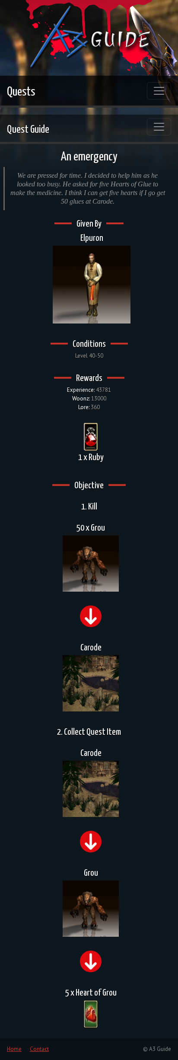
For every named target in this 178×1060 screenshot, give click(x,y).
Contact (39, 1049)
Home (14, 1049)
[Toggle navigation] (159, 90)
